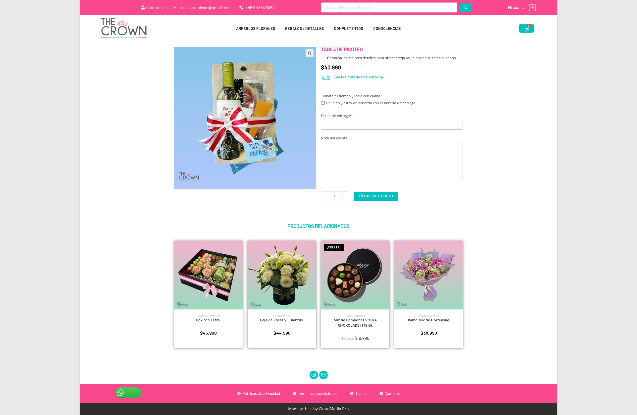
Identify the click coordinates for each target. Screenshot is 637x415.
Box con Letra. (208, 320)
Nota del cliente (334, 138)
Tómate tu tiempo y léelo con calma (351, 96)
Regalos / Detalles (304, 28)
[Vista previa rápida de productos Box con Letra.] (240, 250)
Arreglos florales (255, 28)
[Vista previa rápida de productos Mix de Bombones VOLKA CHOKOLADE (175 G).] (387, 250)
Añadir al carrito (376, 196)
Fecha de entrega (336, 115)
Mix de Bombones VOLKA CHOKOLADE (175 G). (355, 323)
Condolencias (387, 28)
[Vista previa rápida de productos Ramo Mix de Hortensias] (460, 250)
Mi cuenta (517, 7)
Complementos (348, 28)
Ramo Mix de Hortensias (429, 320)
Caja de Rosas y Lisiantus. (282, 320)
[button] (310, 53)
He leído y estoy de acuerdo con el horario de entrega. (371, 103)
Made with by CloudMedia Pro (318, 409)
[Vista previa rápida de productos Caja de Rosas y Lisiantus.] (313, 250)
